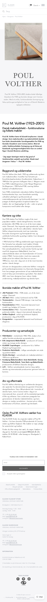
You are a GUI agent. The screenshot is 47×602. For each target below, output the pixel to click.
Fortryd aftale (38, 489)
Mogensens (39, 192)
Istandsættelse (36, 485)
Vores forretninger (31, 487)
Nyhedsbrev (27, 489)
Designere (10, 16)
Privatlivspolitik (9, 597)
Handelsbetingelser (21, 597)
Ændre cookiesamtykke (23, 599)
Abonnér (23, 468)
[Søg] (3, 11)
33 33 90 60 (12, 434)
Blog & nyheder (18, 487)
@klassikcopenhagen (16, 518)
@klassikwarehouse (15, 544)
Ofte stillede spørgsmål (12, 489)
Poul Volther (19, 16)
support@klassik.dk (29, 432)
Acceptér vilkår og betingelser (16, 474)
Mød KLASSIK (10, 485)
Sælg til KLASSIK (23, 485)
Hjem (4, 16)
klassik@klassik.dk (11, 516)
